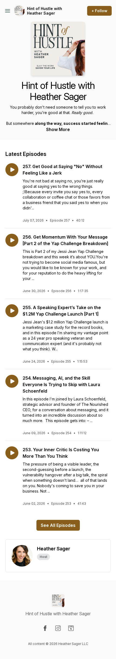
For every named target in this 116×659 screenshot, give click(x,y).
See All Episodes (58, 525)
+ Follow (99, 10)
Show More (58, 129)
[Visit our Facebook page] (45, 628)
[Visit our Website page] (71, 628)
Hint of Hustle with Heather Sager (44, 11)
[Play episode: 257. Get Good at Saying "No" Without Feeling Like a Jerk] (11, 169)
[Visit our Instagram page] (58, 628)
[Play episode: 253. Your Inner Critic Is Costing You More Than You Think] (11, 452)
